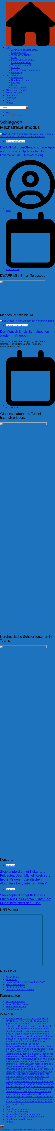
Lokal (8, 47)
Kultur (14, 57)
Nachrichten (12, 75)
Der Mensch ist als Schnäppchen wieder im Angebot (24, 333)
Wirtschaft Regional (21, 65)
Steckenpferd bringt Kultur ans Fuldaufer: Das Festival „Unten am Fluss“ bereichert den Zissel (25, 899)
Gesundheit (11, 95)
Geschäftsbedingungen (17, 1109)
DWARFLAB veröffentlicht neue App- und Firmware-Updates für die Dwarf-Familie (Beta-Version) (27, 151)
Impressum (30, 1061)
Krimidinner (11, 979)
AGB (8, 1106)
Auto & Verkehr (18, 87)
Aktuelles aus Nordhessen (24, 50)
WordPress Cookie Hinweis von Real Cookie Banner (26, 1129)
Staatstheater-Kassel (16, 987)
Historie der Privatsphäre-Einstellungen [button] (25, 1116)
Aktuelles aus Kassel (16, 90)
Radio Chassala (14, 1009)
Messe (14, 85)
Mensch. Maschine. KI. (22, 60)
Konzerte (15, 67)
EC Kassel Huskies (15, 1001)
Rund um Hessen (20, 80)
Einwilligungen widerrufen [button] (19, 1119)
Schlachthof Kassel (15, 984)
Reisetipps (11, 98)
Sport (8, 100)
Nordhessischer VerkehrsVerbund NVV (25, 982)
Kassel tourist (12, 977)
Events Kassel (18, 52)
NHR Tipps (16, 72)
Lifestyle (15, 82)
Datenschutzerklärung (17, 1111)
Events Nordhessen (21, 62)
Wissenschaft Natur (21, 55)
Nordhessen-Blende (16, 1006)
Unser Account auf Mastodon (20, 989)
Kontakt (9, 103)
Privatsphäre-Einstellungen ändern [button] (23, 1114)
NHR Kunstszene (14, 92)
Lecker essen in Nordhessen (25, 70)
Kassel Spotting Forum (17, 1004)
